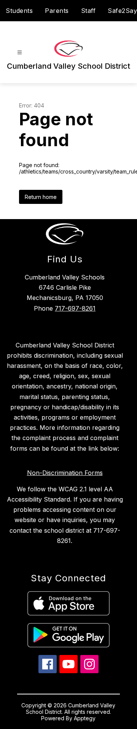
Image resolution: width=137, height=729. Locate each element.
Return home (41, 197)
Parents (57, 10)
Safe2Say (122, 10)
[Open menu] (19, 52)
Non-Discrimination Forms (65, 473)
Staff (88, 10)
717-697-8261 (75, 308)
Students (19, 10)
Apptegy (85, 718)
